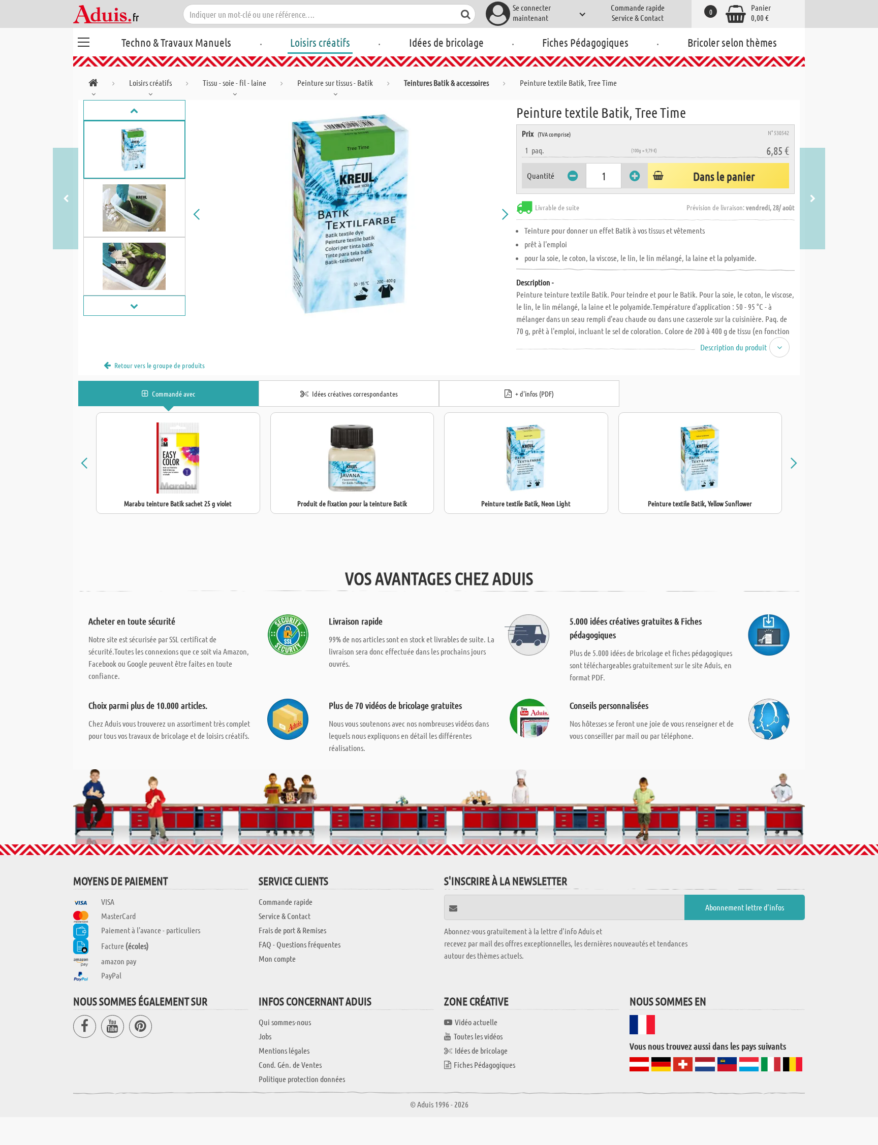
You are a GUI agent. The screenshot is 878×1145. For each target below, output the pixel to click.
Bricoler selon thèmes (732, 42)
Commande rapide (638, 7)
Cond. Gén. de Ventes (290, 1064)
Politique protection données (302, 1079)
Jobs (265, 1036)
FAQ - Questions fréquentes (299, 944)
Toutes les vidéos (478, 1036)
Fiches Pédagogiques (585, 42)
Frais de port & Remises (292, 930)
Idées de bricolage (446, 42)
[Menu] (83, 40)
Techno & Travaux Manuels (176, 42)
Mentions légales (284, 1050)
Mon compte (277, 958)
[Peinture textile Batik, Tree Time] (351, 214)
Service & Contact (638, 17)
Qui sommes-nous (285, 1022)
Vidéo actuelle (476, 1022)
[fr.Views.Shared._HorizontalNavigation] (93, 84)
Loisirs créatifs (320, 42)
